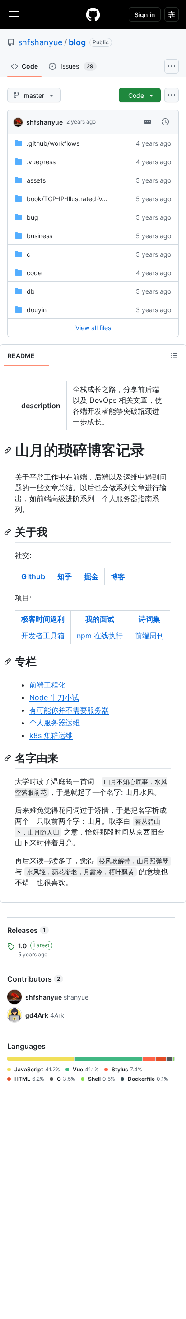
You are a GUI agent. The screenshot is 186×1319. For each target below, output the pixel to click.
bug (32, 217)
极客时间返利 (43, 618)
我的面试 (99, 618)
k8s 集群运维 (51, 735)
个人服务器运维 (54, 722)
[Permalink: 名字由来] (8, 758)
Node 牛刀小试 (54, 697)
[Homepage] (93, 14)
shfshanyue (40, 42)
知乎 (64, 576)
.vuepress (41, 162)
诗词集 (149, 618)
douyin (36, 310)
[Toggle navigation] (14, 14)
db (31, 291)
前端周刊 (149, 635)
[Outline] (174, 355)
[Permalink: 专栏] (8, 661)
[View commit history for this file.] (165, 121)
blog (77, 42)
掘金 (91, 576)
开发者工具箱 (43, 635)
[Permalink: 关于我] (8, 532)
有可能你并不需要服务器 (69, 710)
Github (33, 576)
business (39, 236)
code (34, 273)
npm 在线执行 (100, 635)
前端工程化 (47, 684)
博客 (118, 576)
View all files (93, 328)
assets (36, 180)
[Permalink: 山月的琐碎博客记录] (8, 450)
